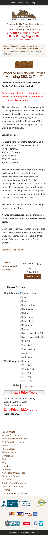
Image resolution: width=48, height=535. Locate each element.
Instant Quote (8, 431)
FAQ (4, 459)
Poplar (25, 329)
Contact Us (7, 455)
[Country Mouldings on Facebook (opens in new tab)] (35, 523)
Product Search (9, 445)
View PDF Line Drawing (13, 249)
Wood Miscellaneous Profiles (26, 49)
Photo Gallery (8, 449)
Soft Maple (27, 345)
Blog (4, 462)
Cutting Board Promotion (14, 483)
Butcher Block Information (14, 438)
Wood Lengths (11, 361)
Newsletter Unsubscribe (13, 473)
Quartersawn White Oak (33, 337)
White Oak (27, 357)
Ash (24, 297)
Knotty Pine (27, 321)
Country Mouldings (31, 532)
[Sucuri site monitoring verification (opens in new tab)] (12, 523)
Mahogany (27, 325)
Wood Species (11, 293)
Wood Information (10, 435)
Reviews (6, 490)
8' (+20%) (27, 373)
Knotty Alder (28, 317)
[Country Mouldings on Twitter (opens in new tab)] (41, 523)
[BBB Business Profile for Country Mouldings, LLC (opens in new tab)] (17, 503)
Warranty (6, 479)
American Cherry (30, 293)
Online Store (23, 2)
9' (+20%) (27, 377)
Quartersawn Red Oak (32, 333)
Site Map (6, 469)
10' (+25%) (27, 381)
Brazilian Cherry (30, 305)
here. (37, 197)
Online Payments (41, 507)
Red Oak (26, 341)
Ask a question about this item (9, 266)
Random (26, 361)
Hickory (26, 313)
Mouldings (8, 49)
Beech (25, 301)
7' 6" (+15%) (28, 369)
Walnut (25, 353)
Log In (35, 2)
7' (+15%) (26, 365)
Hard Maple (27, 309)
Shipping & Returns (11, 476)
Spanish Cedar (29, 349)
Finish (16, 385)
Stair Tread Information (13, 442)
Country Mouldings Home (14, 46)
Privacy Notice (9, 452)
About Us (6, 466)
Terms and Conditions (12, 486)
